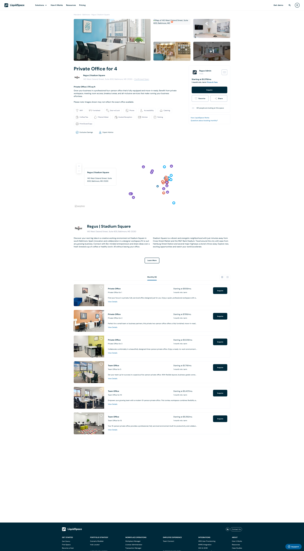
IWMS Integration (204, 545)
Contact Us (236, 529)
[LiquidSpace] (72, 529)
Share (220, 98)
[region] (152, 184)
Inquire (209, 90)
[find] (289, 5)
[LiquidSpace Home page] (14, 5)
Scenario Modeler (97, 541)
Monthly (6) (152, 277)
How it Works (57, 5)
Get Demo (66, 541)
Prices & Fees (212, 82)
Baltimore (86, 15)
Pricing (82, 5)
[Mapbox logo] (79, 206)
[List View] (222, 277)
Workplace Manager (132, 541)
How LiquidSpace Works (200, 118)
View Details (112, 302)
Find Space (66, 545)
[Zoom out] (79, 171)
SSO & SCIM (203, 548)
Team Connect (168, 541)
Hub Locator (95, 545)
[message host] (224, 72)
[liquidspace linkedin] (228, 529)
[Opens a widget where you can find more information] (293, 547)
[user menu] (297, 5)
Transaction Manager (133, 548)
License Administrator (133, 545)
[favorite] (200, 98)
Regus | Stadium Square (100, 15)
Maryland (77, 15)
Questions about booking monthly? (204, 121)
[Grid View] (227, 277)
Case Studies (237, 548)
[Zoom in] (79, 166)
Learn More (152, 260)
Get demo (278, 5)
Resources (71, 5)
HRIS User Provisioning (206, 541)
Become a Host (68, 548)
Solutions (39, 5)
